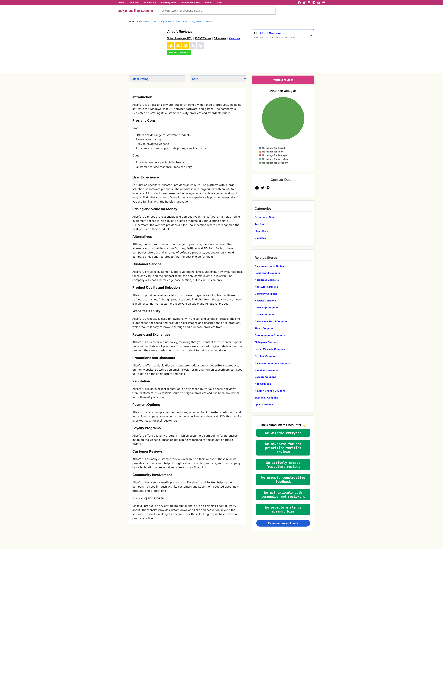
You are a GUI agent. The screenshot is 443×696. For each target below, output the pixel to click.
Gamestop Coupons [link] (266, 307)
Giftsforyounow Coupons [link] (270, 335)
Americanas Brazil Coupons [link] (271, 321)
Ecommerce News (191, 2)
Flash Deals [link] (181, 21)
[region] (295, 55)
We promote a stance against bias (283, 509)
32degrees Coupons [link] (267, 342)
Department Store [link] (147, 21)
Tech (219, 2)
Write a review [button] (283, 79)
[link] (146, 46)
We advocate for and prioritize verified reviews (283, 448)
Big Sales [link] (196, 21)
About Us (134, 2)
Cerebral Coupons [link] (265, 356)
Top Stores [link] (166, 21)
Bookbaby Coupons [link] (266, 370)
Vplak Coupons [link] (264, 404)
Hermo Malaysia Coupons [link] (270, 349)
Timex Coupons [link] (264, 328)
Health (208, 2)
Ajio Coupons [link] (263, 383)
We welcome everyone (283, 433)
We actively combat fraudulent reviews (283, 465)
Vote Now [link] (234, 38)
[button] (283, 433)
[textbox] (217, 10)
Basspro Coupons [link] (265, 376)
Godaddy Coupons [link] (266, 293)
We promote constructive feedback (283, 480)
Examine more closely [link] (283, 523)
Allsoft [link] (209, 21)
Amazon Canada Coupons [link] (270, 390)
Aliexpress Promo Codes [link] (269, 266)
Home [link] (132, 21)
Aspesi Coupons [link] (264, 314)
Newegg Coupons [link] (265, 300)
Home (121, 2)
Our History (150, 2)
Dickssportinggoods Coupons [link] (273, 363)
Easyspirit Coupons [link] (266, 397)
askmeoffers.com (135, 10)
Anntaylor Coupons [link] (266, 286)
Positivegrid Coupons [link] (268, 273)
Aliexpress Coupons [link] (267, 279)
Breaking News (168, 2)
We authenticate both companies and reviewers (283, 494)
